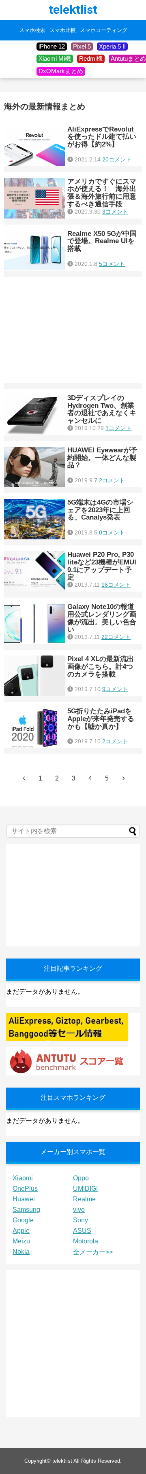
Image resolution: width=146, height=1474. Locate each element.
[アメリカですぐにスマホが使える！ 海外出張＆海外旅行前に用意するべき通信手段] (34, 198)
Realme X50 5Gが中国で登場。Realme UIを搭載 (102, 241)
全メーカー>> (93, 1252)
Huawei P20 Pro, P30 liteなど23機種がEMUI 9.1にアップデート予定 (101, 566)
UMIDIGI (85, 1188)
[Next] (123, 778)
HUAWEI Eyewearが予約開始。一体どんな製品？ (102, 457)
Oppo (81, 1178)
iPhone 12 (52, 46)
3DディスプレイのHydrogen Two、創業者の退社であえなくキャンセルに (101, 409)
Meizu (21, 1241)
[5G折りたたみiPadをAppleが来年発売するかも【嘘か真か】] (34, 728)
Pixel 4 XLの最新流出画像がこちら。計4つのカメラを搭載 (100, 666)
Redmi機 (91, 58)
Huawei (24, 1199)
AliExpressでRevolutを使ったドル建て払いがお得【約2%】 (101, 136)
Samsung (26, 1209)
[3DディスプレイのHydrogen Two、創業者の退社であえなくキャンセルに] (34, 414)
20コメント (116, 159)
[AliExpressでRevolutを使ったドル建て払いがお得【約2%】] (34, 146)
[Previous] (24, 778)
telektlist (73, 9)
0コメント (112, 532)
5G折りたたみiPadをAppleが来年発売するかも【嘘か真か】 (100, 718)
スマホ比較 (62, 30)
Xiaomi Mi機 (55, 58)
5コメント (112, 264)
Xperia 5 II (112, 46)
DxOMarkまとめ (61, 71)
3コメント (115, 211)
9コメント (115, 689)
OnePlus (25, 1188)
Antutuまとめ (128, 58)
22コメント (116, 637)
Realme (84, 1199)
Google (23, 1220)
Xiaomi (23, 1178)
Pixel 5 (82, 46)
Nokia (21, 1251)
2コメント (112, 480)
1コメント (118, 428)
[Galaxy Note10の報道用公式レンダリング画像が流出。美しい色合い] (34, 623)
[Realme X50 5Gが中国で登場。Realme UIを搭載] (34, 250)
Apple (21, 1230)
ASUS (82, 1230)
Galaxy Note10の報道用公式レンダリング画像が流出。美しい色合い (101, 618)
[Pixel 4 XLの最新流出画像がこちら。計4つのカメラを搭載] (34, 675)
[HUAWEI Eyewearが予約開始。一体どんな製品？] (34, 467)
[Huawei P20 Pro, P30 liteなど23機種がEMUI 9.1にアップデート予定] (34, 571)
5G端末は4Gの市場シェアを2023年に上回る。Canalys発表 (100, 509)
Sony (80, 1220)
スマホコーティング (103, 30)
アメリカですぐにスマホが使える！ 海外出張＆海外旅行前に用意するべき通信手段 (101, 193)
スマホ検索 (32, 30)
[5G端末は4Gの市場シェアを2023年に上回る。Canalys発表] (34, 519)
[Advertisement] (73, 330)
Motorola (85, 1241)
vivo (79, 1209)
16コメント (116, 584)
